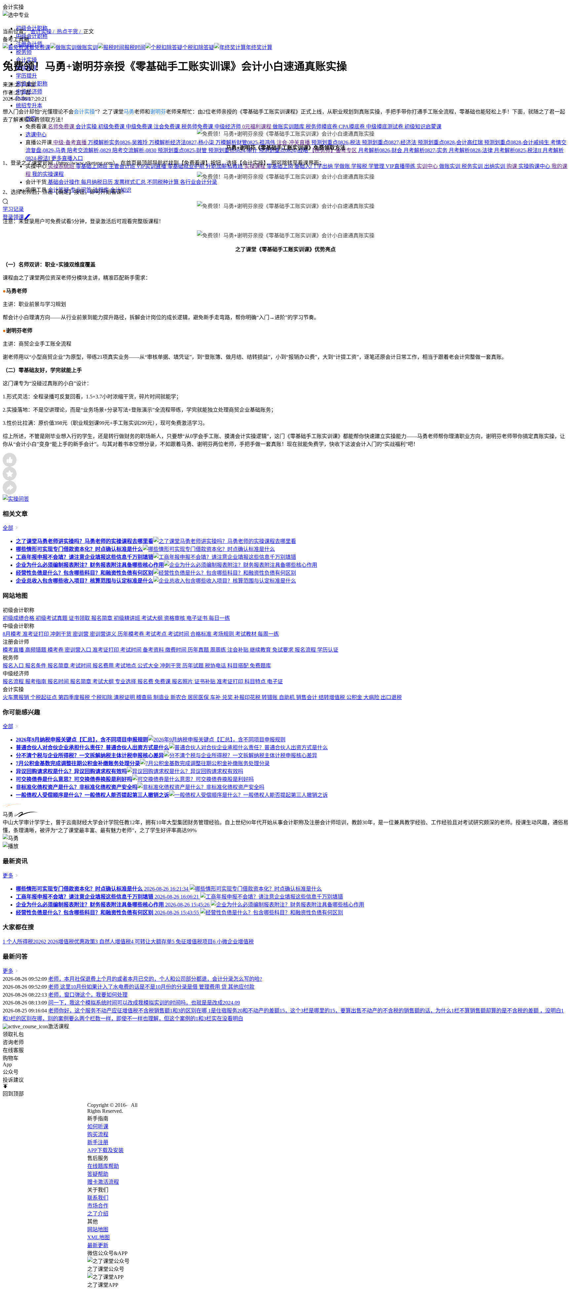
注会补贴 (238, 650)
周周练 (218, 650)
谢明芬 (158, 112)
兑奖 (228, 697)
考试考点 (156, 634)
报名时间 (59, 681)
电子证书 (197, 618)
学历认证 (327, 650)
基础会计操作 (64, 182)
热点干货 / (70, 31)
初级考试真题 (52, 618)
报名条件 (36, 665)
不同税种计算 (163, 182)
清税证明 (125, 697)
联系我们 (97, 1198)
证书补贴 (205, 681)
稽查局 (144, 697)
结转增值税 (332, 697)
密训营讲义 (104, 634)
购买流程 (97, 1134)
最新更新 (97, 1245)
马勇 (129, 112)
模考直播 (14, 650)
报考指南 (36, 681)
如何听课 (97, 1126)
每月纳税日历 (97, 182)
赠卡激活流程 (103, 1182)
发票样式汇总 (130, 182)
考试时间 (179, 634)
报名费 (146, 681)
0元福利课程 (257, 126)
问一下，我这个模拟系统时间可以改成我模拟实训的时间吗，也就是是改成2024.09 (144, 1002)
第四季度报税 (74, 697)
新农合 (179, 697)
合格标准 (201, 634)
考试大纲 (152, 618)
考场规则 (224, 634)
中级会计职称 (32, 36)
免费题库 (260, 665)
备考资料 (154, 650)
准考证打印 (36, 634)
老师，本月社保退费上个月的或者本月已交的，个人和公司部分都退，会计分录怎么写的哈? (155, 979)
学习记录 (13, 209)
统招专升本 (29, 105)
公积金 (354, 697)
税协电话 (216, 665)
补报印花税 (248, 697)
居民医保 (199, 697)
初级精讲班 (127, 618)
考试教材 (246, 634)
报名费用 (104, 665)
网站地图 (97, 1229)
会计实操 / (43, 31)
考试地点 (126, 665)
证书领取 (80, 618)
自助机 (287, 697)
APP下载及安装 (105, 1150)
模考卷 (56, 650)
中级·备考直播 (70, 142)
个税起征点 (44, 697)
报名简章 (102, 618)
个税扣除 (102, 697)
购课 (512, 166)
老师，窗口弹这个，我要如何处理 (88, 995)
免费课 (163, 681)
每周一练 (268, 634)
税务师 (24, 52)
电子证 (275, 681)
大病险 (372, 697)
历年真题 (199, 650)
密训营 (81, 634)
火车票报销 (16, 697)
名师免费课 (61, 126)
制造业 (162, 697)
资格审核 (175, 618)
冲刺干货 (61, 634)
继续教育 (261, 650)
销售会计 (307, 697)
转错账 (270, 697)
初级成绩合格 (19, 618)
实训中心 (428, 166)
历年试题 (193, 665)
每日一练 (219, 618)
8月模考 (12, 634)
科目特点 (256, 681)
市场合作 (97, 1206)
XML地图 (98, 1237)
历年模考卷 (131, 634)
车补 (216, 697)
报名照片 (183, 681)
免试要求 (283, 650)
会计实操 (84, 112)
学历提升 (26, 76)
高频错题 (36, 650)
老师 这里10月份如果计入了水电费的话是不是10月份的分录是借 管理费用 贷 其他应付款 (151, 987)
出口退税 (391, 697)
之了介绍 (97, 1213)
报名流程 (306, 650)
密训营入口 (79, 650)
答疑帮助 (97, 1174)
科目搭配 (238, 665)
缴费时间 (176, 650)
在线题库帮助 (103, 1166)
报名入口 (14, 665)
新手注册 (97, 1142)
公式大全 (148, 665)
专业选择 (126, 681)
